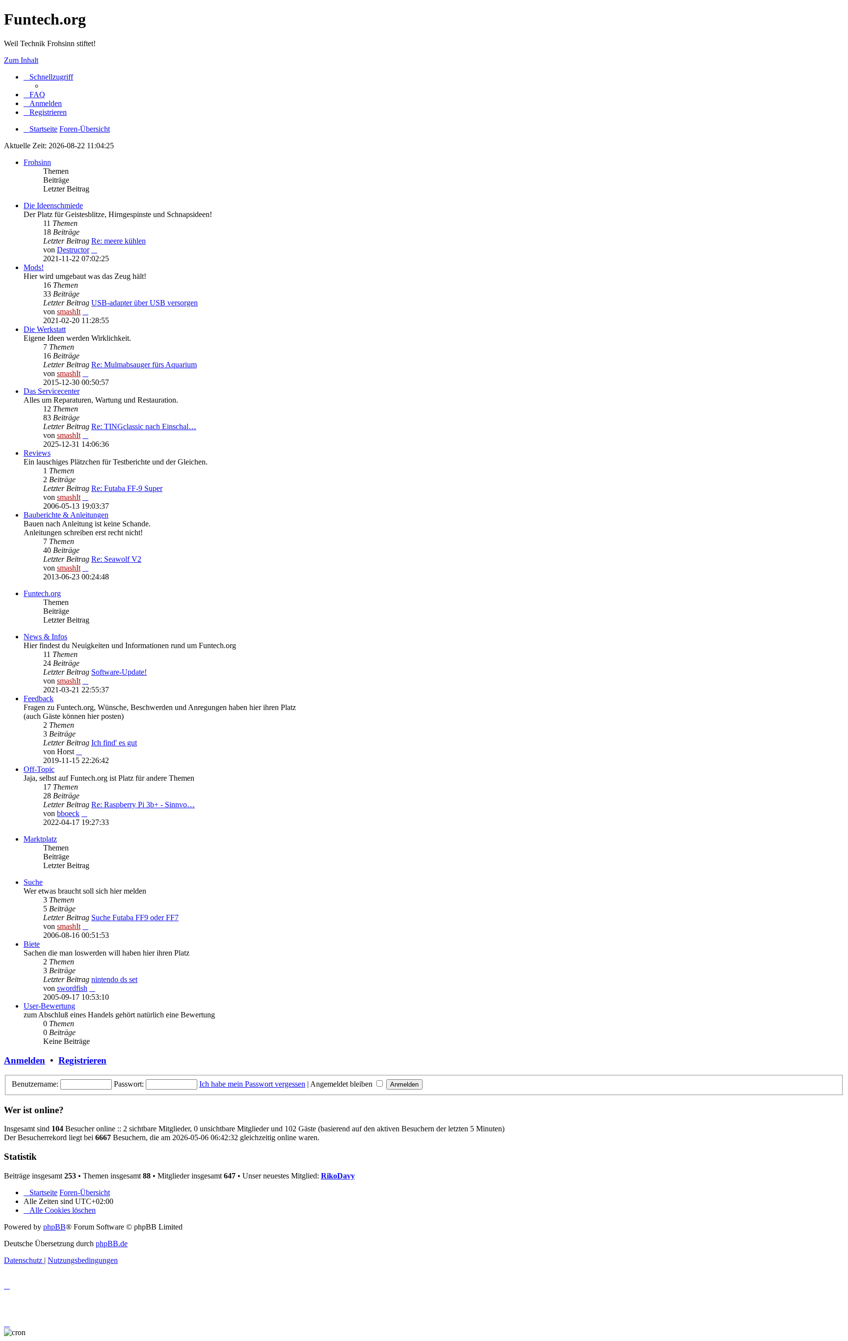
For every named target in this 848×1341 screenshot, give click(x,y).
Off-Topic (39, 769)
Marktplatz (40, 839)
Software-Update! (119, 672)
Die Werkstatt (45, 329)
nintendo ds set (114, 979)
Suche (33, 882)
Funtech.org (42, 593)
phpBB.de (112, 1243)
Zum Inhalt (21, 60)
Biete (32, 944)
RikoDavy (338, 1176)
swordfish (72, 988)
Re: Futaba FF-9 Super (126, 488)
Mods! (34, 267)
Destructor (73, 250)
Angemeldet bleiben (342, 1084)
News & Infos (45, 636)
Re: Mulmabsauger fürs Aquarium (144, 364)
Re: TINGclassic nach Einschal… (143, 426)
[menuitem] (34, 94)
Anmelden (24, 1060)
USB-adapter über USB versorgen (144, 303)
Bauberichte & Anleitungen (66, 515)
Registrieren (82, 1060)
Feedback (38, 698)
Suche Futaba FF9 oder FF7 (135, 917)
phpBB (54, 1227)
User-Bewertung (49, 1006)
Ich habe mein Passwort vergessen (252, 1084)
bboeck (68, 813)
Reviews (37, 453)
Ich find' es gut (114, 743)
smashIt (68, 311)
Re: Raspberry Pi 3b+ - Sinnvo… (143, 804)
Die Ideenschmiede (53, 205)
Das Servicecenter (52, 391)
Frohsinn (37, 162)
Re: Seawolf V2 (116, 559)
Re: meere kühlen (118, 241)
